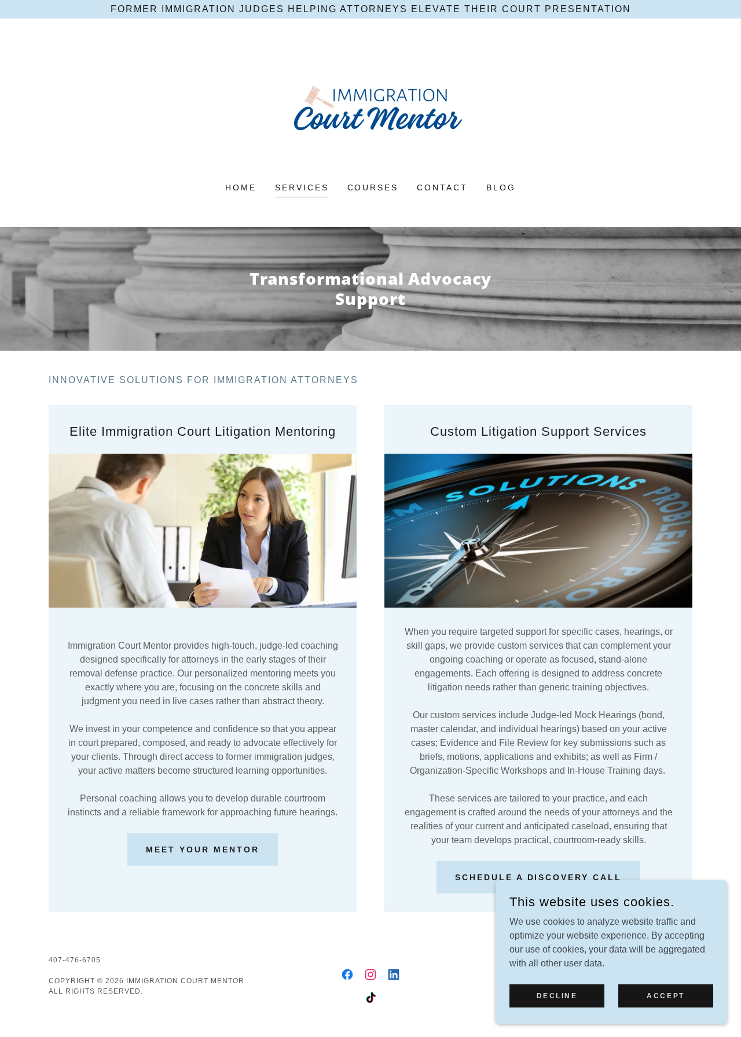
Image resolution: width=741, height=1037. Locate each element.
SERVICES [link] (302, 187)
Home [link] (240, 187)
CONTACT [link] (442, 187)
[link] (371, 108)
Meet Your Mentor (202, 849)
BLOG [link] (501, 187)
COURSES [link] (373, 187)
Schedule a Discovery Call (538, 877)
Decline (557, 995)
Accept (665, 995)
